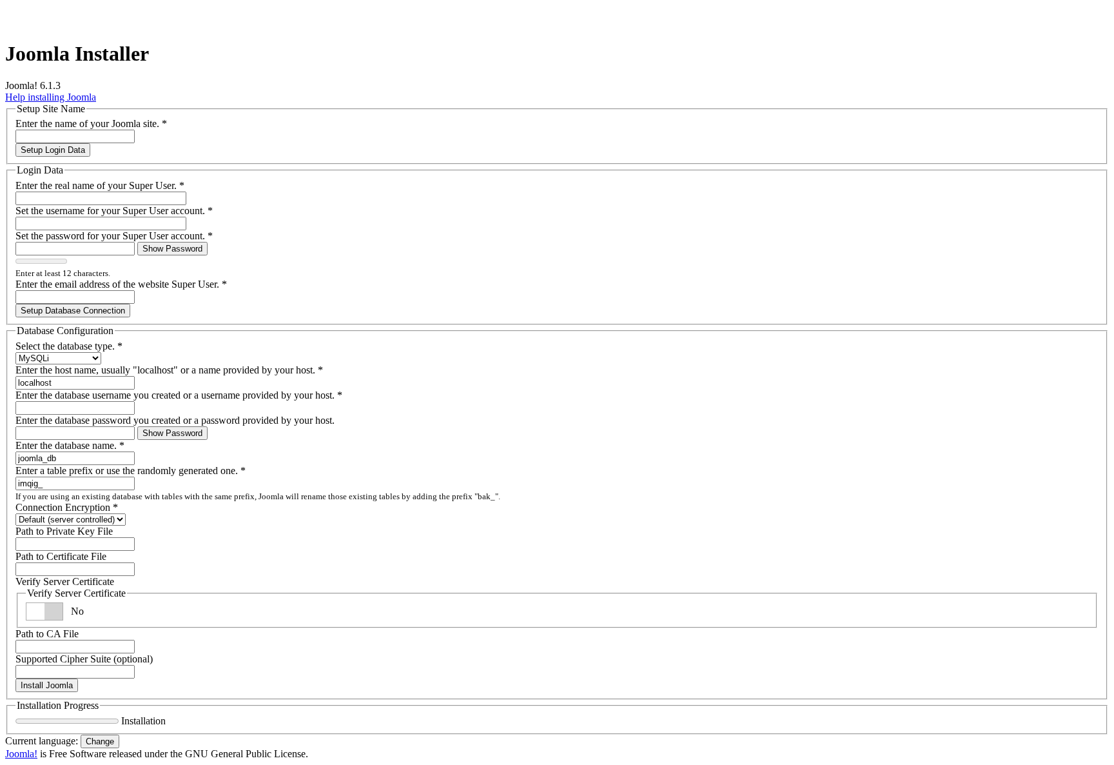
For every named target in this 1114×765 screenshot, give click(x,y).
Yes (78, 611)
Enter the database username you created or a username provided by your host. (178, 395)
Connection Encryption (66, 507)
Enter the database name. (69, 445)
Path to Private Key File (64, 531)
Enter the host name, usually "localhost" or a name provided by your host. (169, 369)
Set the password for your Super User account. (114, 235)
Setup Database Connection (73, 310)
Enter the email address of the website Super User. (121, 284)
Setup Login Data (53, 150)
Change (100, 741)
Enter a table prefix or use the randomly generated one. (130, 470)
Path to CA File (47, 633)
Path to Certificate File (60, 556)
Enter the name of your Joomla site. (91, 123)
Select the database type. (68, 346)
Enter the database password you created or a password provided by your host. (175, 420)
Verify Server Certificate (64, 581)
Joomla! (21, 753)
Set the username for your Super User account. (114, 210)
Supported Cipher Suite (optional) (84, 658)
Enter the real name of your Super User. (99, 185)
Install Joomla (47, 685)
